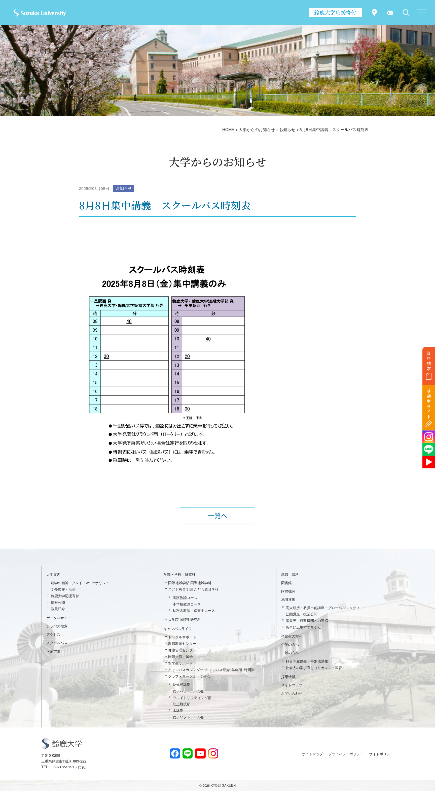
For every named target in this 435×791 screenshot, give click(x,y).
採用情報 (288, 676)
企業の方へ (290, 644)
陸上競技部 (181, 703)
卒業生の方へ (291, 636)
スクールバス (56, 642)
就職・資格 (290, 574)
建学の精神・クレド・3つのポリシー (80, 582)
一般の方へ (290, 652)
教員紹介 (58, 608)
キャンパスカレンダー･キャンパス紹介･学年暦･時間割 (211, 669)
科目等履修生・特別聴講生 (307, 660)
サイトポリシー (381, 753)
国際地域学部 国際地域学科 (189, 582)
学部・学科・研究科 (179, 574)
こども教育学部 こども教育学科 (193, 589)
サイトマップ (291, 684)
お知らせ (124, 188)
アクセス (53, 634)
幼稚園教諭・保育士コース (194, 610)
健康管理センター (182, 649)
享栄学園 (53, 650)
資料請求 (429, 360)
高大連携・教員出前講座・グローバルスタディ (323, 607)
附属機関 (288, 590)
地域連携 (288, 599)
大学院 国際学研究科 (184, 619)
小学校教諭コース (187, 604)
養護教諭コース (185, 597)
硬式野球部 (181, 684)
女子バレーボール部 (188, 690)
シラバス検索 (56, 625)
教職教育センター (182, 643)
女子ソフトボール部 (188, 716)
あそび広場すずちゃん (303, 626)
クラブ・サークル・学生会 (189, 676)
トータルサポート (182, 636)
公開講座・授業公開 (301, 613)
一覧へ (217, 515)
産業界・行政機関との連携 (307, 620)
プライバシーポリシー (346, 753)
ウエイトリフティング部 (192, 697)
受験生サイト (429, 404)
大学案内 (53, 574)
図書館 (286, 582)
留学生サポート (180, 663)
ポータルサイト (58, 617)
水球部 (178, 710)
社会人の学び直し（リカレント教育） (316, 667)
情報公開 (58, 602)
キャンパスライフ (178, 628)
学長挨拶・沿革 (63, 589)
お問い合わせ (291, 693)
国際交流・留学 (180, 656)
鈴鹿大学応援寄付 (335, 12)
